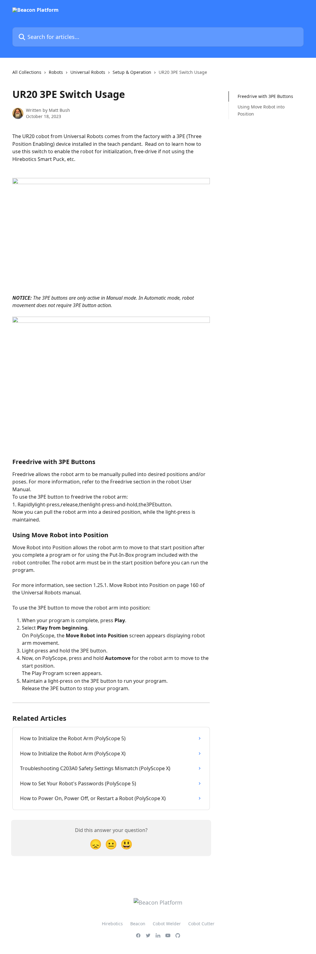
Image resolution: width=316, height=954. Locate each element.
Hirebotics (112, 924)
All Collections (26, 72)
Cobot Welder (167, 924)
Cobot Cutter (201, 924)
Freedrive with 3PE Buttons (265, 96)
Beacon (137, 924)
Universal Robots (87, 72)
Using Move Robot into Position (261, 110)
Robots (56, 72)
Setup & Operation (132, 72)
